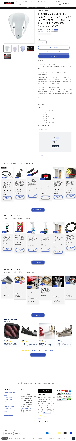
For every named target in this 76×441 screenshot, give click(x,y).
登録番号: (23, 412)
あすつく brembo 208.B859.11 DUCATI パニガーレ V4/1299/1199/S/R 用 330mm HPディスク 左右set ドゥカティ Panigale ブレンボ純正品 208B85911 (20, 289)
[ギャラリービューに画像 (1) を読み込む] (7, 48)
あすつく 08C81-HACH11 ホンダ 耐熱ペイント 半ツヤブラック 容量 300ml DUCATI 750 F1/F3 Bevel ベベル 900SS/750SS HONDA (7, 238)
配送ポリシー (46, 438)
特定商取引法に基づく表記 (61, 438)
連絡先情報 (52, 438)
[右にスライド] (41, 206)
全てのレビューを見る (38, 354)
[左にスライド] (35, 206)
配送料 (42, 31)
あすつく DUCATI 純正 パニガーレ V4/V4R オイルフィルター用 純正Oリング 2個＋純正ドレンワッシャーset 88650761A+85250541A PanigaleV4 (7, 184)
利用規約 (41, 438)
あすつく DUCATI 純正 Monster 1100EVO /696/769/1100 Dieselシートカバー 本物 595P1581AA (7, 288)
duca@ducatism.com (26, 408)
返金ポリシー (25, 438)
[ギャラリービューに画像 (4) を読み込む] (30, 48)
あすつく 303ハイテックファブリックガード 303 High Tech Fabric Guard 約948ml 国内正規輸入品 (45, 238)
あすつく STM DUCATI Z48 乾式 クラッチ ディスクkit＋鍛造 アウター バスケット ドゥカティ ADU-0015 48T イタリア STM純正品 (70, 289)
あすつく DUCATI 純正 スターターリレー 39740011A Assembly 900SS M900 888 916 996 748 (70, 183)
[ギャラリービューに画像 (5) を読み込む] (7, 56)
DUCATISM (8, 438)
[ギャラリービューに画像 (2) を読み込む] (15, 48)
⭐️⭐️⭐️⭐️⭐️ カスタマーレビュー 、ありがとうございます (37, 350)
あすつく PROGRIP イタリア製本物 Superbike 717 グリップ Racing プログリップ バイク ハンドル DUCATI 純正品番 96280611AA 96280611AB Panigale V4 (32, 182)
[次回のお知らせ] (72, 8)
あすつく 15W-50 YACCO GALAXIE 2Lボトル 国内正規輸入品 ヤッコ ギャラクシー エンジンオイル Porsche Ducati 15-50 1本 (19, 237)
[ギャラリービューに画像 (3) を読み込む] (22, 48)
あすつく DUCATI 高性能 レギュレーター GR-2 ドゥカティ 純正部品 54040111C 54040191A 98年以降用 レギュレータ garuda (20, 184)
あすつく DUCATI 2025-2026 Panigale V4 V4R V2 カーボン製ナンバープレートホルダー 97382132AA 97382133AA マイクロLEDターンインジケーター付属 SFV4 (32, 293)
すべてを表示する (38, 209)
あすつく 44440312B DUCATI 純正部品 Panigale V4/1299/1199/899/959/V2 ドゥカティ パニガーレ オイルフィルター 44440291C (58, 184)
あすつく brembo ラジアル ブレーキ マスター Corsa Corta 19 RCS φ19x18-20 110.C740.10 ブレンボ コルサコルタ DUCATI (57, 292)
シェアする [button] (42, 155)
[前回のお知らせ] (3, 8)
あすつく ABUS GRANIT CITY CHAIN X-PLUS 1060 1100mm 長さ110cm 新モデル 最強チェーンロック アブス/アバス (70, 237)
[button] (19, 1)
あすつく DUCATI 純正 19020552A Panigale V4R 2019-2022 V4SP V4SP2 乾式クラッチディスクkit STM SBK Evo (45, 290)
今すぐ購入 (54, 56)
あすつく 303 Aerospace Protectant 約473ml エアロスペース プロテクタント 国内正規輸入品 (32, 238)
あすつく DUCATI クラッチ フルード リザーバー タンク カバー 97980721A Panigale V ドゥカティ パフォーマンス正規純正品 (45, 184)
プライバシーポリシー (34, 438)
